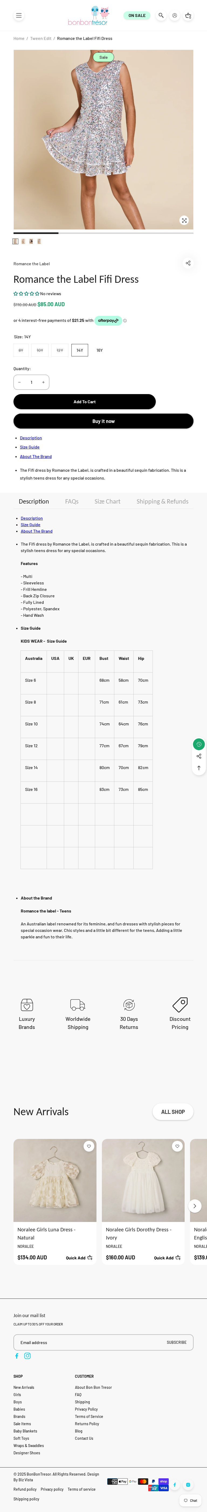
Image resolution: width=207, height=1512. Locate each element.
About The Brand (36, 456)
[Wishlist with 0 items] (89, 1146)
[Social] (199, 756)
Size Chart (107, 501)
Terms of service (82, 1489)
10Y (42, 351)
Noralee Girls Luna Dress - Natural (46, 1233)
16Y (99, 350)
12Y (62, 351)
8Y (23, 351)
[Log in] (174, 15)
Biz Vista (26, 1479)
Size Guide (30, 446)
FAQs (71, 501)
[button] (18, 15)
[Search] (161, 15)
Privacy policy (52, 1489)
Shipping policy (26, 1499)
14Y (80, 350)
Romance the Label (31, 263)
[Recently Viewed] (199, 744)
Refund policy (25, 1489)
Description (31, 437)
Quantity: (22, 368)
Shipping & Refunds (162, 501)
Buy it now (103, 421)
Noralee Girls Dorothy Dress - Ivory (138, 1233)
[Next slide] (195, 1206)
